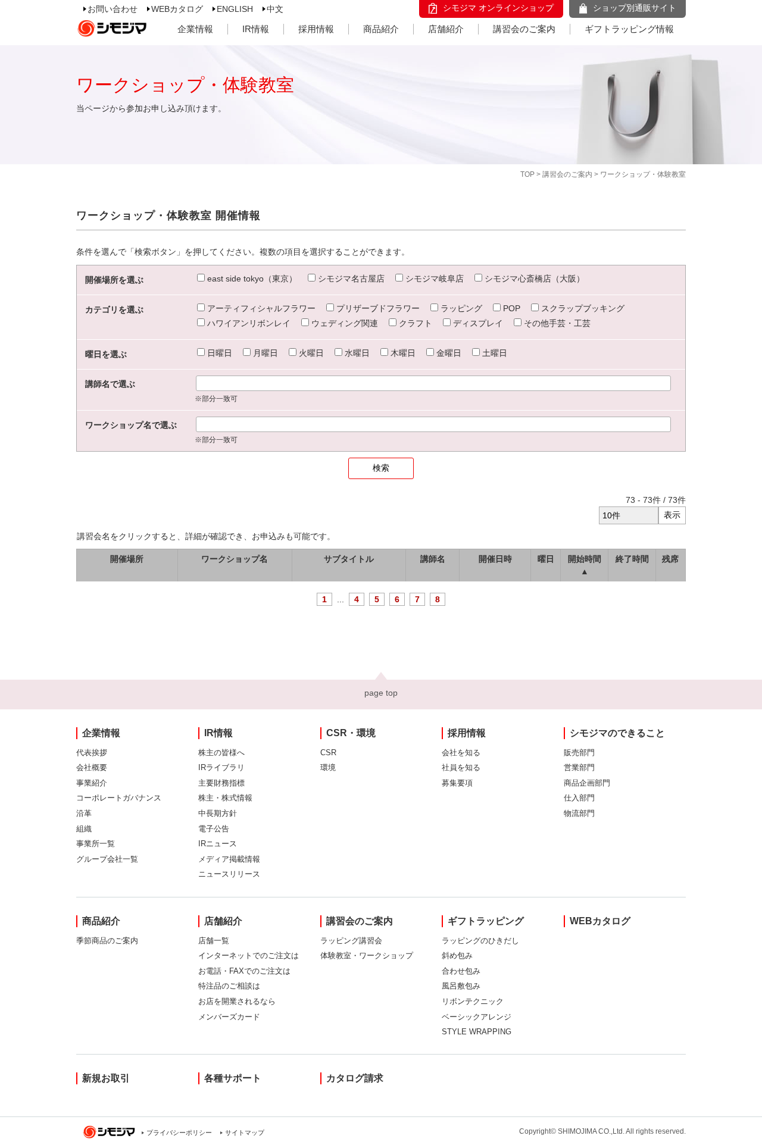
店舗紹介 (446, 29)
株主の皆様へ (221, 752)
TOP (527, 174)
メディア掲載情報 (229, 859)
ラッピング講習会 (351, 940)
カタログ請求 (354, 1078)
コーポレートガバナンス (118, 797)
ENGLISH (235, 9)
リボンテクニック (473, 1001)
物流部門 (579, 813)
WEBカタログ (177, 9)
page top (381, 692)
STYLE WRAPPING (476, 1031)
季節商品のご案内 (107, 940)
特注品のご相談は (229, 985)
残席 (670, 559)
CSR (328, 752)
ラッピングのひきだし (480, 940)
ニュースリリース (229, 873)
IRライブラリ (221, 767)
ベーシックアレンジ (476, 1016)
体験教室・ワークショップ (366, 955)
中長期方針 (217, 813)
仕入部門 (579, 797)
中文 (275, 9)
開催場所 (126, 559)
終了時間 (632, 559)
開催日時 (495, 559)
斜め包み (457, 955)
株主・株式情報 (225, 797)
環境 (328, 767)
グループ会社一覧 (107, 859)
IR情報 (255, 29)
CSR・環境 (351, 733)
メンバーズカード (229, 1016)
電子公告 (213, 828)
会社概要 (91, 767)
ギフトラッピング (486, 921)
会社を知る (461, 752)
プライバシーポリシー (179, 1132)
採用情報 (316, 29)
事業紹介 (91, 782)
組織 (84, 828)
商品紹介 (381, 29)
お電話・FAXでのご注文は (244, 970)
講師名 (432, 559)
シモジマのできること (617, 733)
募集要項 (457, 782)
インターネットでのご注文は (248, 955)
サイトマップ (244, 1132)
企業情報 (195, 29)
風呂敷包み (461, 985)
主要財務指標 (221, 782)
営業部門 (579, 767)
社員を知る (461, 767)
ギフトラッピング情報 (629, 29)
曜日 (546, 559)
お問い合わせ (113, 9)
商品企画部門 (587, 782)
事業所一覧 (95, 843)
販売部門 (579, 752)
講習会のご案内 (524, 29)
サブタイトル (349, 559)
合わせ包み (461, 970)
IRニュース (217, 843)
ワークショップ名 (234, 559)
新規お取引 (106, 1078)
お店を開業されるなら (237, 1001)
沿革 (84, 813)
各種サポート (232, 1078)
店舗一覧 (213, 940)
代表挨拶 (91, 752)
